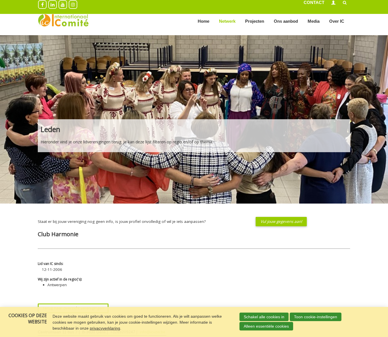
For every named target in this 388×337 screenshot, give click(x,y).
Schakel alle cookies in (264, 317)
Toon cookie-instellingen (315, 317)
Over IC (336, 21)
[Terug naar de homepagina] (63, 21)
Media (314, 21)
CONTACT (314, 2)
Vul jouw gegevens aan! (281, 221)
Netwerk (227, 21)
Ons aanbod (286, 21)
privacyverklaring (105, 328)
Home (203, 21)
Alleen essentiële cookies (266, 326)
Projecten (254, 21)
